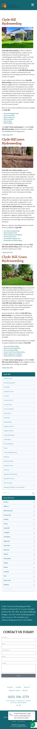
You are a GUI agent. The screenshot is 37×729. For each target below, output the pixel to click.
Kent (5, 576)
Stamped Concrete (9, 478)
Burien (6, 524)
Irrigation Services (9, 426)
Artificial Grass (8, 378)
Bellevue (6, 506)
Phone (3, 643)
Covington (7, 532)
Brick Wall (6, 387)
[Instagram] (20, 705)
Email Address (5, 650)
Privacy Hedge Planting (10, 452)
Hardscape (7, 417)
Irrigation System (9, 431)
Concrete (6, 396)
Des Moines (7, 537)
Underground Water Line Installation (14, 487)
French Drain (7, 413)
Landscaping (7, 439)
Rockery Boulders (8, 461)
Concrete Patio (8, 404)
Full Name (4, 637)
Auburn (6, 502)
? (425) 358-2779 (7, 135)
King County (7, 580)
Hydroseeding (8, 422)
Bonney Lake (7, 515)
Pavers (5, 448)
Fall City (6, 554)
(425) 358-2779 (18, 697)
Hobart (6, 567)
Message (3, 663)
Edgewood (7, 541)
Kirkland (6, 584)
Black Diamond (8, 510)
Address (3, 656)
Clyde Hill (6, 528)
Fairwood (6, 550)
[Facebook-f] (17, 705)
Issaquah (6, 571)
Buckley (6, 519)
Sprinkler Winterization (10, 474)
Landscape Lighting (9, 435)
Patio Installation (8, 444)
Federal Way (7, 558)
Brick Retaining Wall (9, 383)
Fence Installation (9, 409)
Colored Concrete (9, 391)
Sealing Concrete (8, 465)
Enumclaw (7, 545)
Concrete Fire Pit (8, 400)
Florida (6, 563)
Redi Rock (6, 457)
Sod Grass (6, 470)
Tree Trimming (8, 483)
